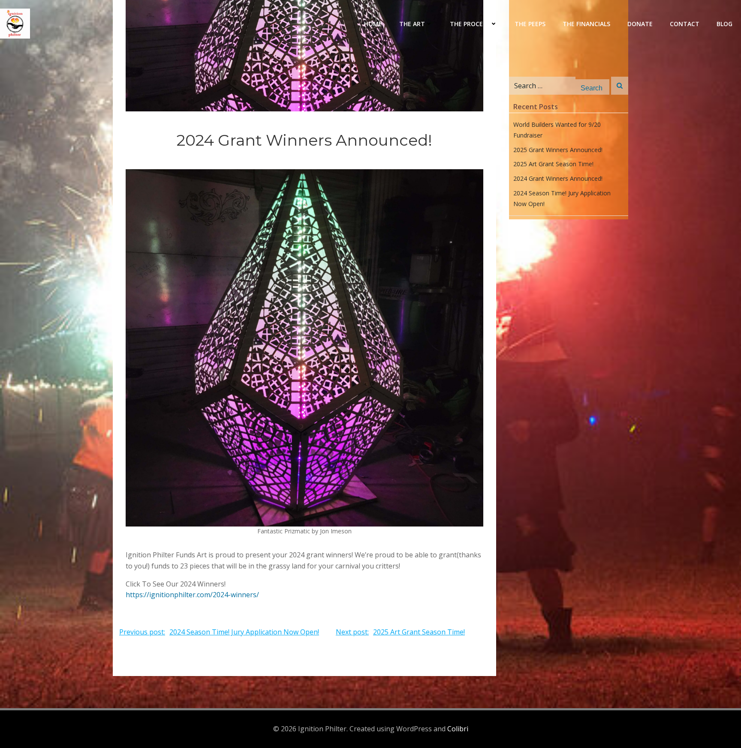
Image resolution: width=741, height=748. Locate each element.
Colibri (457, 728)
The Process (470, 24)
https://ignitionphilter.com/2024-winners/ (192, 594)
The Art (412, 24)
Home (373, 24)
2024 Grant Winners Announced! (557, 178)
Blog (724, 24)
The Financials (586, 24)
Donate (640, 24)
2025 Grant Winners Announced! (557, 150)
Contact (684, 24)
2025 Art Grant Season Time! (553, 164)
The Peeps (530, 24)
